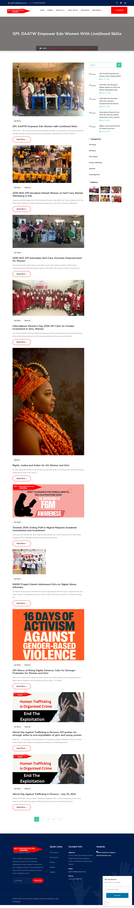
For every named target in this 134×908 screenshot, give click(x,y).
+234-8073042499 (74, 879)
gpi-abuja (17, 252)
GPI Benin (92, 151)
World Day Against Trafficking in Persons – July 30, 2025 (44, 794)
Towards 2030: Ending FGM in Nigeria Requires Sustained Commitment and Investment (45, 529)
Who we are (54, 852)
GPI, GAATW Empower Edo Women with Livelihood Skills (45, 126)
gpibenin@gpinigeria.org (77, 872)
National (92, 169)
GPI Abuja (92, 145)
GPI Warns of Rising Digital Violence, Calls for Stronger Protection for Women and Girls (44, 672)
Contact (52, 872)
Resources (96, 10)
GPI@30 (50, 10)
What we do (73, 10)
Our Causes (54, 857)
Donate (120, 10)
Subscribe (117, 895)
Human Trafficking (95, 163)
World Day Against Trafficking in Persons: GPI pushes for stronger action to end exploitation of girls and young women (47, 734)
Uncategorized (94, 175)
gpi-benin (17, 121)
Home (42, 10)
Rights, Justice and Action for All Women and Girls (41, 465)
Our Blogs (85, 10)
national (27, 188)
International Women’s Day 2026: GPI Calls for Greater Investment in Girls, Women (43, 327)
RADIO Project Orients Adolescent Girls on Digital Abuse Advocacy (44, 586)
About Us (60, 10)
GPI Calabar (93, 157)
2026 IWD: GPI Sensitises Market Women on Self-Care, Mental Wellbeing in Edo (48, 194)
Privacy (52, 862)
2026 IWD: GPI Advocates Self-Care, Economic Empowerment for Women (47, 259)
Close (106, 902)
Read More (21, 139)
